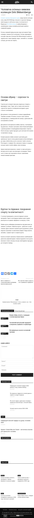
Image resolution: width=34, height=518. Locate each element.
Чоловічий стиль (3, 318)
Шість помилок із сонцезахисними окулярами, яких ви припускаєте (8, 282)
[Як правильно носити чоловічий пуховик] (5, 332)
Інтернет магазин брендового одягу (10, 18)
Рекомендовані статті (7, 311)
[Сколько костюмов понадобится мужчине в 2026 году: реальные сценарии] (8, 489)
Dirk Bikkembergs (11, 24)
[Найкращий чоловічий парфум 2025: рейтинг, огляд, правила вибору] (5, 387)
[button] (32, 2)
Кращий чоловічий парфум (24, 509)
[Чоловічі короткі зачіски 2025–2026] (5, 410)
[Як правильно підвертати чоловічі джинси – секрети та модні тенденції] (5, 395)
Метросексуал (4, 6)
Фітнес (2, 475)
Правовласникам (13, 509)
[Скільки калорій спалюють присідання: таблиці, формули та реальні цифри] (8, 471)
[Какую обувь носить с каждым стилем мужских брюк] (5, 317)
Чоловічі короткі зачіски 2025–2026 (19, 408)
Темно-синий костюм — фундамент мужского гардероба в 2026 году (24, 479)
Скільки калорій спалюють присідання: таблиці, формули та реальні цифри (8, 479)
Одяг (19, 475)
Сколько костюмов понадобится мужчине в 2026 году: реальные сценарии (8, 497)
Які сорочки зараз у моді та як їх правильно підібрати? (25, 281)
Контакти (5, 509)
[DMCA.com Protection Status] (20, 516)
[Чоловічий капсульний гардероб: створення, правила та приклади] (5, 324)
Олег (17, 300)
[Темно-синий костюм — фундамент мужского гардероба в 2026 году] (25, 471)
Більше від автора (20, 311)
